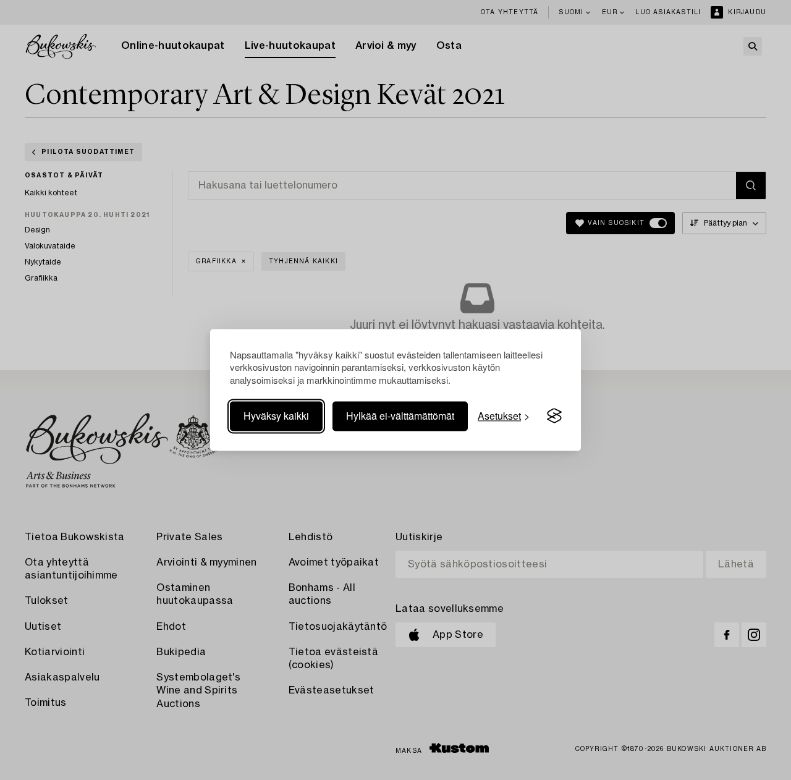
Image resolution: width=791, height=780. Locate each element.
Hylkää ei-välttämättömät (400, 416)
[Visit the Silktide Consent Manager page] (554, 416)
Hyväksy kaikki (276, 416)
